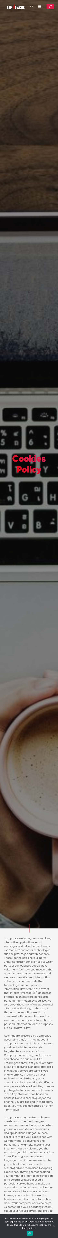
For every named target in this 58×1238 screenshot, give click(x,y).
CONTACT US (50, 6)
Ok (29, 1233)
